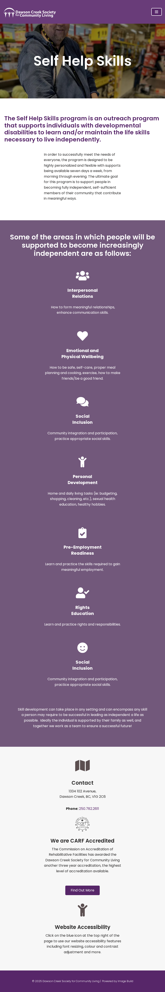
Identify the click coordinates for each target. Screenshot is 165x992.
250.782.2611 (89, 808)
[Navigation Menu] (156, 12)
